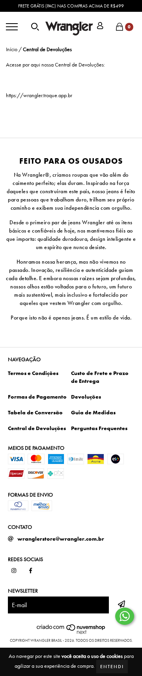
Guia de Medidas (93, 412)
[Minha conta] (100, 26)
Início (11, 49)
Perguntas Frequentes (99, 428)
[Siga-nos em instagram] (14, 571)
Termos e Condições (33, 373)
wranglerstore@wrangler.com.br (60, 538)
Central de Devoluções (37, 428)
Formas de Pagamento (37, 396)
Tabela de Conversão (35, 412)
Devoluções (86, 396)
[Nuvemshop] (71, 632)
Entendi (112, 666)
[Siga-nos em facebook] (31, 571)
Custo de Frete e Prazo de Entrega (100, 376)
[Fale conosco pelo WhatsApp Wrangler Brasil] (124, 616)
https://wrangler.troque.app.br (39, 95)
